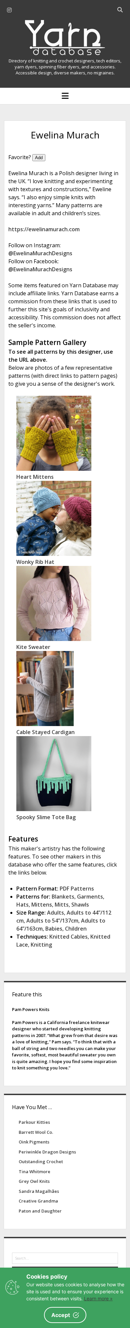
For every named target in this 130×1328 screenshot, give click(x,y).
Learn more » (98, 1298)
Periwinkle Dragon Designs (47, 1152)
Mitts (62, 904)
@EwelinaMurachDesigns (40, 253)
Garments (90, 896)
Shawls (80, 904)
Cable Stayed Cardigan (45, 732)
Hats (22, 904)
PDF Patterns (77, 888)
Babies (53, 928)
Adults (55, 912)
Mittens (41, 904)
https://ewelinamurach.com (44, 229)
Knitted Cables (68, 936)
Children (76, 928)
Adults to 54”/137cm (52, 920)
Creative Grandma (38, 1201)
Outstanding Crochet (41, 1161)
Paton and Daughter (40, 1211)
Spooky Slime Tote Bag (46, 817)
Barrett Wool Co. (36, 1132)
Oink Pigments (34, 1142)
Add (39, 157)
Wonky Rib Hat (35, 562)
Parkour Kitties (34, 1122)
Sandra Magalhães (39, 1191)
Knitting (41, 944)
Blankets (63, 896)
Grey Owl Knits (34, 1181)
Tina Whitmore (34, 1172)
